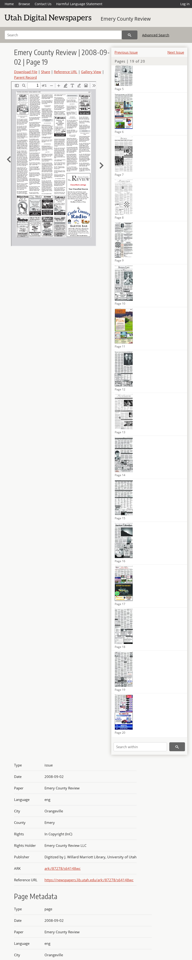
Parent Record (25, 77)
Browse (24, 4)
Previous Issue (126, 52)
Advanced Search (155, 35)
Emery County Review (126, 18)
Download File (25, 71)
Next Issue (175, 52)
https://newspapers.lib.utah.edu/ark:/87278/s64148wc (88, 880)
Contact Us (43, 4)
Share (45, 71)
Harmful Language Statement (79, 4)
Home (9, 4)
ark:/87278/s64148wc (62, 868)
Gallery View (91, 71)
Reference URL (65, 71)
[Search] (129, 34)
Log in (185, 4)
